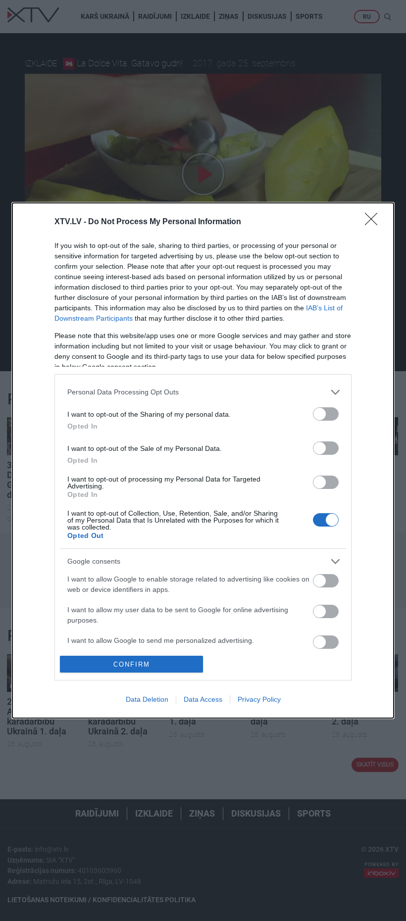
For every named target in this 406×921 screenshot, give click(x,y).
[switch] (326, 414)
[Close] (374, 222)
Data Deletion (147, 699)
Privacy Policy (259, 699)
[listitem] (203, 392)
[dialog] (203, 460)
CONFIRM (131, 664)
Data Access (203, 699)
